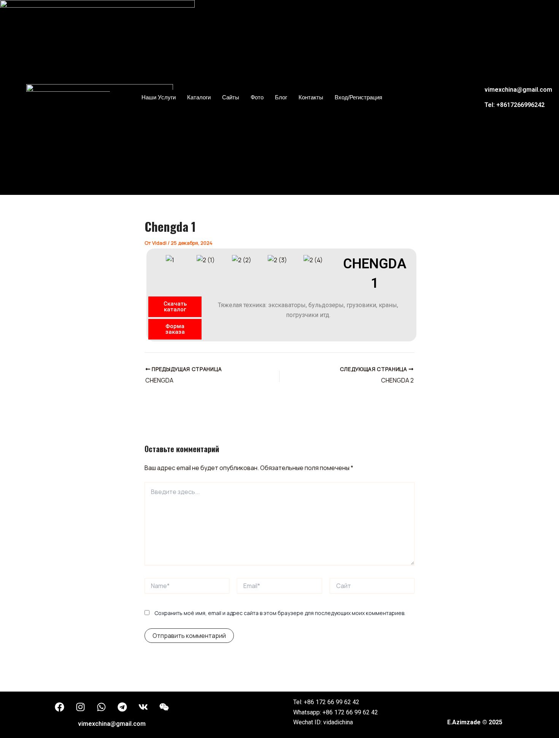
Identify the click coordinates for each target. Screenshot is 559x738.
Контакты (311, 97)
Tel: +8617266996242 (514, 104)
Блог (281, 97)
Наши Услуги (158, 97)
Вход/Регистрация (358, 97)
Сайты (230, 97)
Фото (257, 97)
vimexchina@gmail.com (518, 89)
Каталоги (199, 97)
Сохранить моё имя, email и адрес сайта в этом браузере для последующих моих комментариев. (279, 613)
